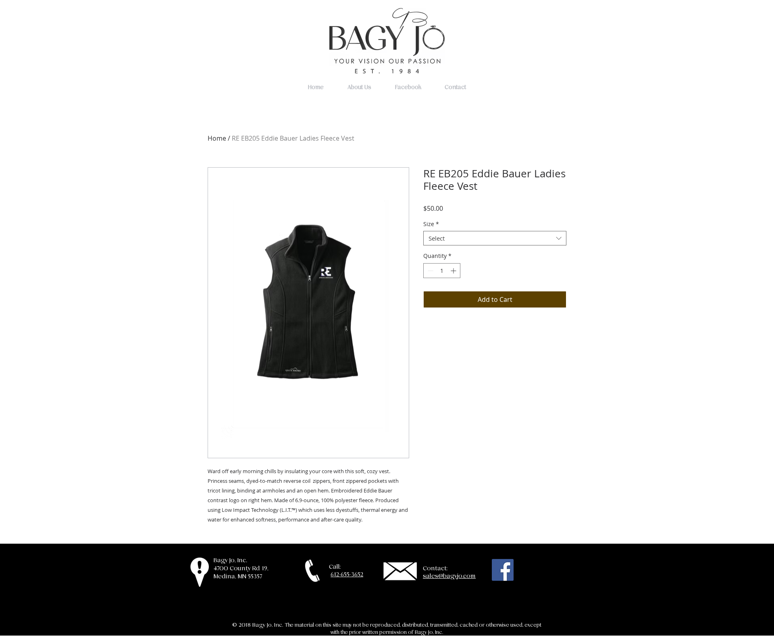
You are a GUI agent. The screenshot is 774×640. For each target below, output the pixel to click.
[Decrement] (429, 271)
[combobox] (494, 238)
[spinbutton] (442, 271)
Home (217, 138)
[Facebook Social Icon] (503, 570)
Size (431, 224)
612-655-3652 (347, 574)
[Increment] (454, 271)
